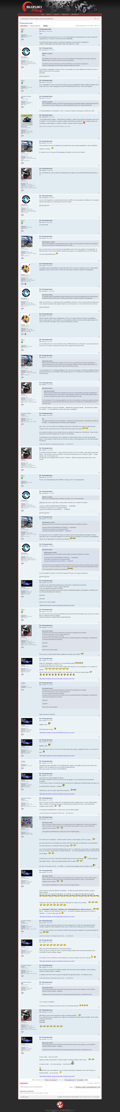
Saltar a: (71, 1087)
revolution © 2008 (65, 1110)
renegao (44, 415)
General (32, 18)
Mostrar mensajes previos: (38, 1079)
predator (44, 819)
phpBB (53, 1111)
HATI (43, 98)
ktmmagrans (45, 49)
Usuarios (56, 14)
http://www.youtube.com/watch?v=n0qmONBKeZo (53, 769)
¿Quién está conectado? (27, 1091)
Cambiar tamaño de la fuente (98, 18)
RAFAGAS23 (45, 116)
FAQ (42, 14)
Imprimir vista (95, 18)
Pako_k (44, 31)
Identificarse (75, 14)
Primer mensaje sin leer (81, 25)
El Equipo (60, 1096)
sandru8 (44, 582)
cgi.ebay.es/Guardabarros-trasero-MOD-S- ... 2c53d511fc (54, 509)
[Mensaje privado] (22, 39)
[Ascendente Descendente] (82, 1079)
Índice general (25, 18)
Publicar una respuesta (22, 26)
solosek (44, 265)
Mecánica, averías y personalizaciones (44, 18)
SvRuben (44, 170)
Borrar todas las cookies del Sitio (70, 1096)
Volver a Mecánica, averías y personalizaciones (31, 1086)
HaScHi (43, 143)
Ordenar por (61, 1079)
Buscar (49, 14)
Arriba (98, 45)
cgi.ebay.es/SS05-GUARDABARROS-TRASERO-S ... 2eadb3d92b (57, 506)
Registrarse (65, 14)
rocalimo (44, 684)
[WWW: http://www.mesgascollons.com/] (25, 284)
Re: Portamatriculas (45, 48)
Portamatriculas (26, 23)
